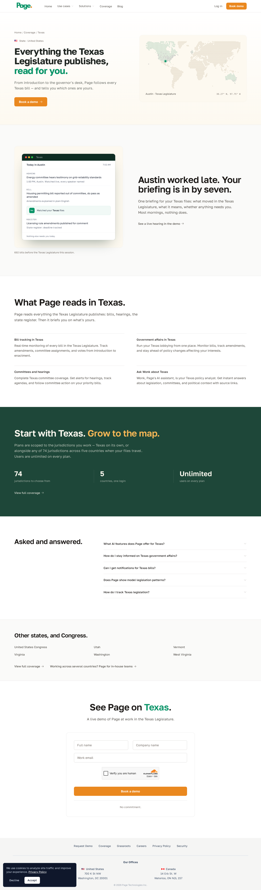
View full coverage (27, 492)
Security (182, 845)
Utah (97, 647)
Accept (32, 880)
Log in (218, 6)
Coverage (106, 6)
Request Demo (83, 845)
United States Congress (30, 647)
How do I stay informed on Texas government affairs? (140, 555)
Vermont (179, 647)
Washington (102, 654)
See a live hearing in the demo (159, 223)
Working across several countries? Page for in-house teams (91, 666)
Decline (14, 880)
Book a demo (28, 102)
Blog (120, 6)
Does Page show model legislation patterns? (134, 580)
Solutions (85, 6)
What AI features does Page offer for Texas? (134, 543)
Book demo (236, 6)
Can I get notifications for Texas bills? (130, 568)
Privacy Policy (161, 845)
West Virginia (182, 654)
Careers (141, 845)
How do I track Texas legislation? (126, 592)
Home (48, 6)
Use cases (63, 6)
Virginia (19, 654)
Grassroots (123, 845)
